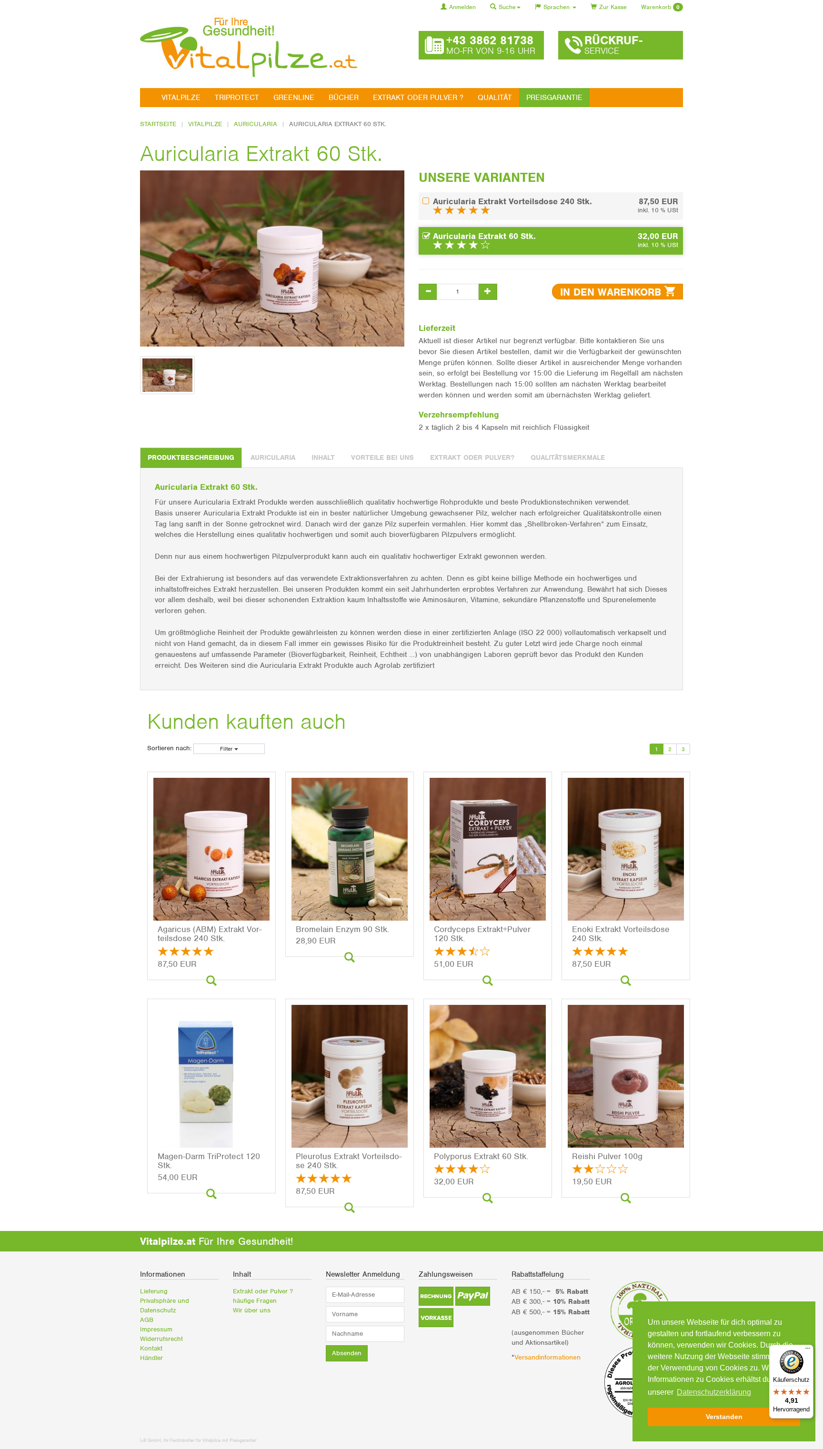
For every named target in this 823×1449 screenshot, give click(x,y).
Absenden (346, 1353)
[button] (436, 1296)
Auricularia (255, 124)
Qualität (495, 97)
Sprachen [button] (557, 7)
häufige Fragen (255, 1301)
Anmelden (462, 7)
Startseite (158, 124)
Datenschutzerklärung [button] (714, 1392)
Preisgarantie (554, 97)
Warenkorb (660, 7)
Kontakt (151, 1348)
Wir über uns (252, 1310)
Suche (507, 7)
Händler (151, 1358)
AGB (146, 1320)
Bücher (344, 97)
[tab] (191, 457)
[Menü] (807, 1350)
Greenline (293, 97)
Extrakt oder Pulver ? (418, 97)
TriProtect (237, 97)
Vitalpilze (181, 97)
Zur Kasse (613, 7)
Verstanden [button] (724, 1416)
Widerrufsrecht (161, 1339)
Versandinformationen (548, 1357)
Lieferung (154, 1291)
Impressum (156, 1329)
